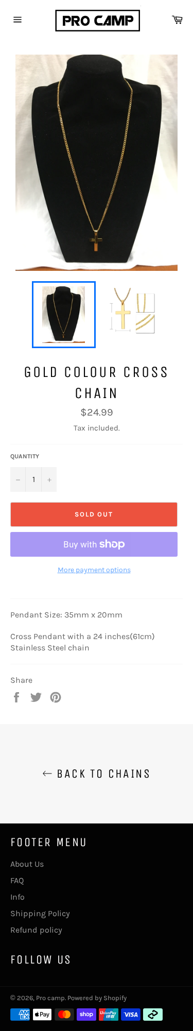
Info (17, 897)
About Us (27, 864)
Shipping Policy (40, 913)
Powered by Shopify (97, 998)
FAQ (17, 880)
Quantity (24, 456)
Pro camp (50, 998)
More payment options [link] (94, 569)
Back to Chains (101, 773)
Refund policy (36, 930)
